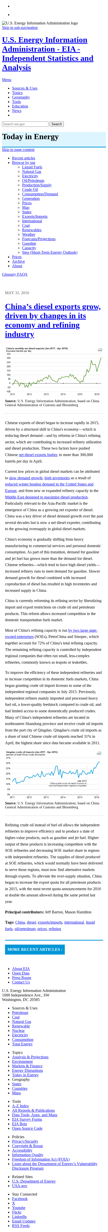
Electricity (20, 1035)
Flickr (16, 1212)
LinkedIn (19, 1217)
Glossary (9, 274)
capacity (29, 248)
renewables (31, 230)
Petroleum (20, 1012)
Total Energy (22, 1044)
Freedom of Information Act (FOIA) (41, 1159)
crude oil (30, 189)
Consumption (22, 1039)
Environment (22, 1061)
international (32, 221)
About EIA (21, 969)
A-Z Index (20, 1106)
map (25, 207)
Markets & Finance (27, 1066)
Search (56, 124)
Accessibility (22, 1150)
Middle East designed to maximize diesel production (46, 497)
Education (20, 106)
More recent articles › (35, 949)
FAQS (22, 274)
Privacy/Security (25, 1141)
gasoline (29, 243)
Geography (21, 97)
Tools (16, 102)
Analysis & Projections (30, 1057)
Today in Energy (25, 1075)
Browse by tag (23, 162)
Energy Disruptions (27, 1070)
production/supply (37, 185)
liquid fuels (32, 167)
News (16, 111)
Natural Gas (21, 1021)
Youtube (18, 1208)
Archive (18, 261)
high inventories (57, 478)
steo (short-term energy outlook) (49, 252)
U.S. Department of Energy (34, 1181)
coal (26, 225)
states (26, 212)
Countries (19, 1088)
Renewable (21, 1026)
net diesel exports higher (38, 455)
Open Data (20, 973)
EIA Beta (19, 1124)
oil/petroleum (33, 180)
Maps (16, 1093)
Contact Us (21, 982)
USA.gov (19, 1186)
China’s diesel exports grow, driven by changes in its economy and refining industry (53, 320)
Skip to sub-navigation (20, 27)
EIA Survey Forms (27, 1119)
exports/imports (34, 216)
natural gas (31, 171)
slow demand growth (25, 478)
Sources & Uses (24, 88)
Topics (17, 93)
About (17, 266)
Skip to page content (18, 149)
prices (27, 203)
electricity (30, 176)
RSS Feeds (21, 1226)
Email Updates (23, 1221)
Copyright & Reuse (27, 1146)
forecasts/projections (39, 239)
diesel (31, 922)
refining (55, 929)
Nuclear (18, 1030)
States (16, 1084)
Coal (16, 1017)
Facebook (20, 1199)
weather (28, 234)
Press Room (21, 978)
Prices (17, 257)
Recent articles (23, 158)
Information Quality (27, 1155)
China (20, 922)
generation (31, 198)
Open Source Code (27, 1128)
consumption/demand (40, 194)
